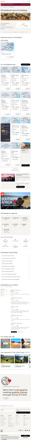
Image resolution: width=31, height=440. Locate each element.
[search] (24, 1)
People (24, 419)
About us (9, 416)
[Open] (11, 286)
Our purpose (6, 398)
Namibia (16, 343)
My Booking (2, 416)
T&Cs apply (17, 410)
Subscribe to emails (23, 412)
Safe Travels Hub (3, 419)
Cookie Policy (4, 439)
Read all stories (27, 352)
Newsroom (17, 422)
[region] (15, 437)
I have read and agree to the (22, 184)
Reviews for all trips (20, 331)
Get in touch (17, 416)
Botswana (5, 343)
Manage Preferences (25, 437)
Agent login (2, 425)
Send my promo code (20, 186)
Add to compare (5, 108)
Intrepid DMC (10, 419)
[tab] (4, 40)
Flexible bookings (3, 422)
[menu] (29, 1)
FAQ (16, 419)
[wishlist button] (8, 68)
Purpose (24, 415)
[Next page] (28, 343)
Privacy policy (10, 422)
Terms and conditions (27, 177)
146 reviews (26, 25)
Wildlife (24, 422)
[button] (4, 84)
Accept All (25, 435)
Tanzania (26, 343)
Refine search (25, 64)
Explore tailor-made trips (25, 165)
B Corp (24, 416)
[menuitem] (3, 1)
